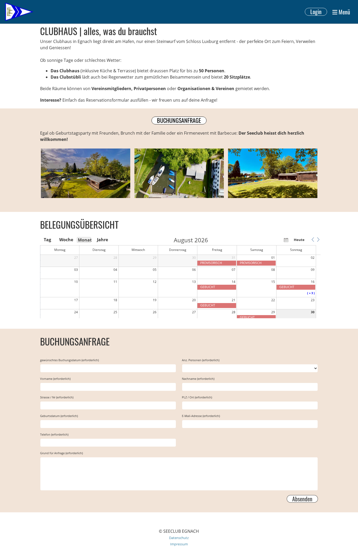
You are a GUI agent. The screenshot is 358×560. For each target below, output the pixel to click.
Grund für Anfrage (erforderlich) (61, 453)
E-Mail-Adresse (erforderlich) (201, 416)
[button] (312, 239)
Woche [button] (65, 239)
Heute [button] (299, 239)
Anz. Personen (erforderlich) (200, 360)
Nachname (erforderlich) (198, 379)
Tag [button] (47, 239)
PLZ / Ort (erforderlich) (197, 397)
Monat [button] (84, 240)
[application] (180, 277)
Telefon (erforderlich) (54, 434)
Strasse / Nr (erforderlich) (56, 397)
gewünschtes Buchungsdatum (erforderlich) (69, 360)
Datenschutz (179, 537)
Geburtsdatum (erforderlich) (59, 416)
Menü (343, 12)
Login (316, 12)
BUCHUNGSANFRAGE (179, 120)
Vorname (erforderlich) (55, 379)
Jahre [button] (102, 239)
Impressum (179, 544)
